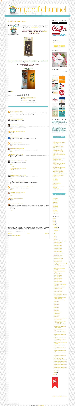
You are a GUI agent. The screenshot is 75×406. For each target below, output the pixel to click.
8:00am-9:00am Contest (58, 261)
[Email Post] (28, 100)
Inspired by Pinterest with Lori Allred (59, 163)
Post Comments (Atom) (16, 235)
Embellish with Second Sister (58, 150)
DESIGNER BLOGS (41, 405)
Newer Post (10, 233)
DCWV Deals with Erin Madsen (58, 146)
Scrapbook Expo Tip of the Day (58, 175)
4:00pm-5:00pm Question (58, 278)
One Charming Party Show (57, 168)
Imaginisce (54, 162)
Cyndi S (11, 119)
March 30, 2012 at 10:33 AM (17, 142)
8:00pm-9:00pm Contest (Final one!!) (60, 240)
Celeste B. (12, 148)
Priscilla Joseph (55, 207)
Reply (11, 116)
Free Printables (29, 15)
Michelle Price (55, 203)
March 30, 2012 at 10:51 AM (28, 186)
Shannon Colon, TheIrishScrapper (16, 186)
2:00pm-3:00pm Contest (58, 281)
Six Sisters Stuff (55, 176)
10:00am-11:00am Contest (58, 258)
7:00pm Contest (56, 301)
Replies (13, 166)
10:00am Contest (57, 315)
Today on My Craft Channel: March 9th (60, 359)
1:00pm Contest (56, 310)
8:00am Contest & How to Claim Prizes (60, 318)
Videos (56, 15)
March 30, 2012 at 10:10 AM (18, 111)
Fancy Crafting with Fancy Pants (58, 153)
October (55, 228)
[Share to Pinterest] (34, 100)
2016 (54, 218)
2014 (54, 221)
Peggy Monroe (55, 206)
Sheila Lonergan (55, 211)
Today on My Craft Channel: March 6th (60, 364)
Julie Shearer (12, 131)
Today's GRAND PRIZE (58, 319)
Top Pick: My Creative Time (58, 358)
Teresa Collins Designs (57, 183)
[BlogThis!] (30, 100)
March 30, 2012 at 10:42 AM (18, 154)
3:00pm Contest (56, 307)
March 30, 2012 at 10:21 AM (18, 119)
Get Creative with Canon (44, 15)
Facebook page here (34, 27)
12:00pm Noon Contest (58, 312)
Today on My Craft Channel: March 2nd (60, 367)
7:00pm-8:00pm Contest (58, 242)
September (56, 230)
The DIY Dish (55, 184)
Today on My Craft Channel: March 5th (60, 365)
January (55, 372)
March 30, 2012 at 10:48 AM (21, 168)
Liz (11, 142)
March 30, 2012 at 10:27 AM (18, 137)
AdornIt (54, 141)
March (55, 239)
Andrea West (55, 199)
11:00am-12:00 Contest (58, 257)
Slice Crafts (55, 178)
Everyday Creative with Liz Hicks (58, 151)
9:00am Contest (56, 316)
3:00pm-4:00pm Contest (58, 248)
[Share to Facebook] (33, 100)
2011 (54, 374)
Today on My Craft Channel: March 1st (60, 368)
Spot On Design (55, 179)
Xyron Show (55, 187)
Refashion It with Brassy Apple (58, 171)
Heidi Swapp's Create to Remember (59, 158)
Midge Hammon (55, 205)
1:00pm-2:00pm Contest (58, 251)
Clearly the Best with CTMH (57, 145)
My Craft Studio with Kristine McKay (59, 167)
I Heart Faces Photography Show (58, 160)
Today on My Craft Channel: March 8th (60, 361)
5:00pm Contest (56, 304)
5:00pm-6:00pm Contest (58, 245)
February (55, 370)
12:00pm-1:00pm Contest (58, 255)
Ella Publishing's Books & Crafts (58, 147)
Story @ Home (55, 180)
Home (19, 15)
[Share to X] (32, 100)
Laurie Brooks (55, 202)
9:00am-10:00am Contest (58, 260)
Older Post (47, 233)
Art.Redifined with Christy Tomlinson (59, 142)
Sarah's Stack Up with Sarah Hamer (59, 172)
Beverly (11, 198)
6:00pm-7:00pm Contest (58, 243)
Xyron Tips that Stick (56, 188)
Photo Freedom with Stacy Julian (58, 170)
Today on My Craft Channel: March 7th (60, 362)
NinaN (11, 137)
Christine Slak (13, 175)
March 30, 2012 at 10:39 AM (19, 148)
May (55, 236)
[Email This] (29, 100)
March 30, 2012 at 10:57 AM (20, 192)
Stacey (11, 154)
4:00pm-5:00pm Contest (58, 246)
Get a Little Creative (56, 156)
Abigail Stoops (55, 198)
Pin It (12, 91)
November (56, 227)
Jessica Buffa (12, 192)
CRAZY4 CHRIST (13, 160)
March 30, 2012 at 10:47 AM (21, 175)
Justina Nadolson (56, 201)
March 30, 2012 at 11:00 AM (18, 198)
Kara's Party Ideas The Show (58, 164)
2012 (54, 224)
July (55, 233)
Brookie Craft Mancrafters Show (58, 143)
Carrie (11, 124)
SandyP (11, 111)
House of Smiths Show (57, 159)
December (56, 225)
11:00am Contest (56, 313)
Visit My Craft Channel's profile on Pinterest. (59, 396)
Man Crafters (55, 166)
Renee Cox (54, 209)
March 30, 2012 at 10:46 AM (21, 160)
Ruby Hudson (55, 210)
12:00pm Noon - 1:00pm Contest (59, 287)
